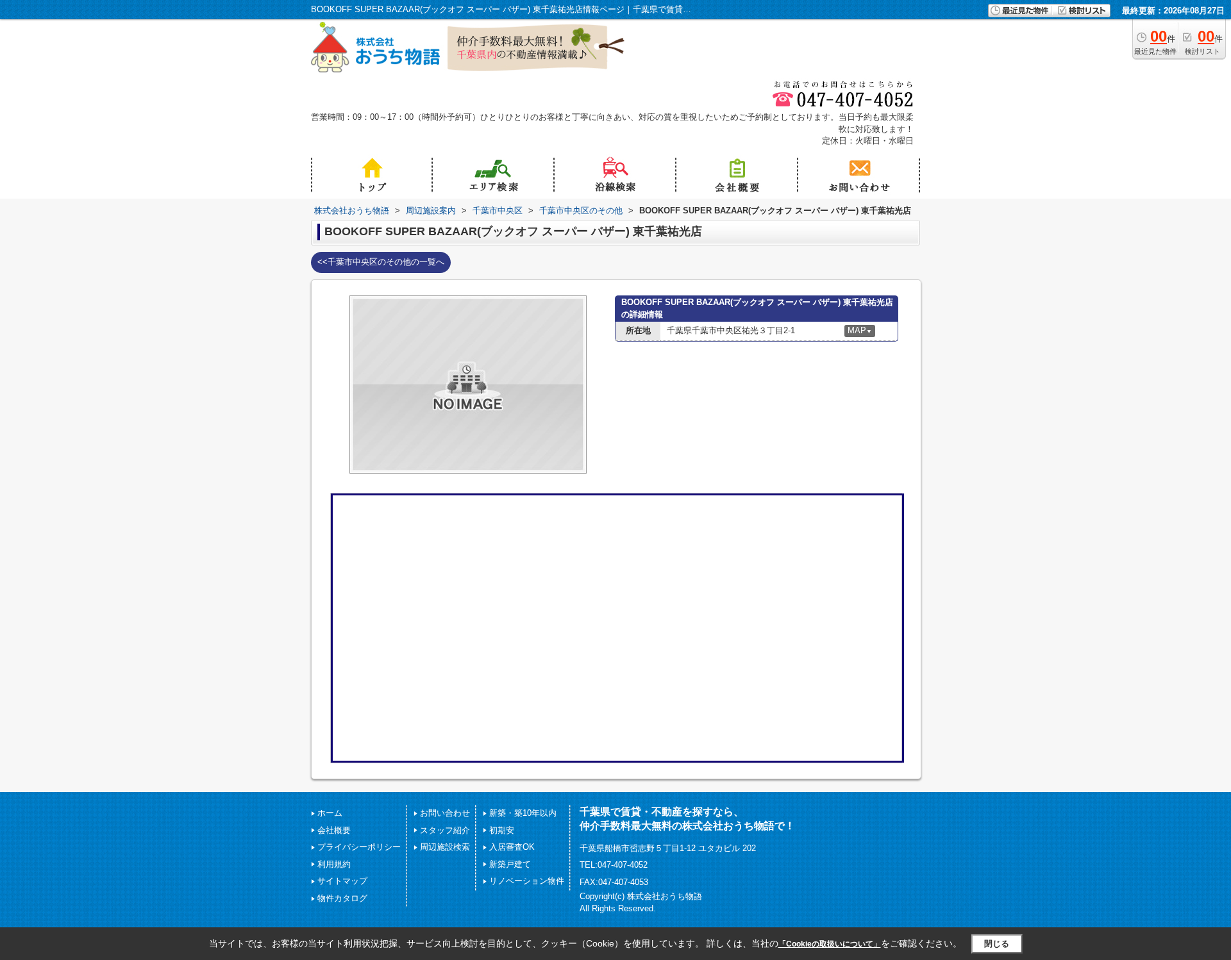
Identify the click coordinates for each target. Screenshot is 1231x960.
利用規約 (334, 864)
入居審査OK (512, 847)
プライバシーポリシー (359, 847)
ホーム (329, 813)
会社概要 (334, 830)
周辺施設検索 (445, 847)
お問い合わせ (445, 813)
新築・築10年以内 (523, 813)
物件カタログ (342, 898)
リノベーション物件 (526, 881)
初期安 (501, 830)
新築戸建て (510, 864)
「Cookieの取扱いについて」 (829, 943)
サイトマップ (342, 881)
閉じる (996, 943)
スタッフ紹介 (445, 830)
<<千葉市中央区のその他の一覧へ (380, 262)
